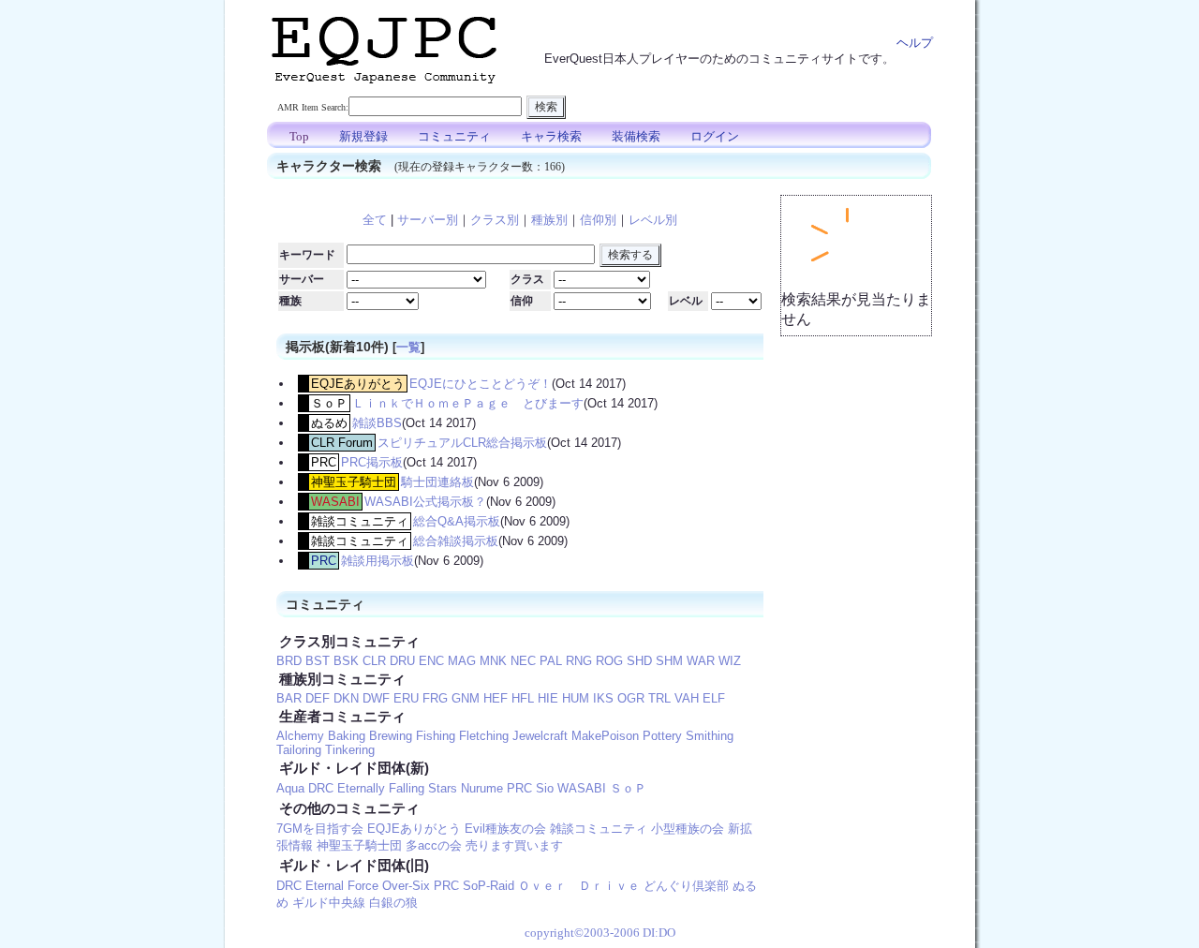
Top (299, 136)
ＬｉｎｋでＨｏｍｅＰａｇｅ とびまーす (468, 403)
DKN (346, 698)
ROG (609, 661)
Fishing (435, 736)
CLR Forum (342, 443)
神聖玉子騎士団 (353, 482)
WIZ (729, 661)
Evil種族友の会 (505, 829)
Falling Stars (423, 788)
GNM (465, 698)
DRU (402, 661)
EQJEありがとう (358, 384)
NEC (523, 661)
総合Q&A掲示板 (456, 521)
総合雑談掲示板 (455, 541)
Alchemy (300, 736)
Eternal (324, 886)
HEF (495, 698)
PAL (551, 661)
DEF (317, 698)
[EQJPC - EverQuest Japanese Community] (384, 88)
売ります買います (514, 845)
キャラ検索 (551, 136)
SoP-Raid (488, 886)
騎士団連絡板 (437, 482)
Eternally (361, 788)
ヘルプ (914, 43)
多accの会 (434, 845)
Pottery (662, 736)
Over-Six (406, 886)
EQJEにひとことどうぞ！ (480, 384)
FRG (435, 698)
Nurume (482, 788)
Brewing (390, 736)
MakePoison (605, 736)
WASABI (335, 502)
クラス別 (494, 220)
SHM (669, 661)
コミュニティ (454, 136)
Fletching (484, 736)
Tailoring (298, 750)
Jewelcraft (540, 736)
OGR (630, 698)
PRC (323, 462)
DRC (320, 788)
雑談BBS (377, 423)
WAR (701, 661)
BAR (289, 698)
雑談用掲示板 (377, 561)
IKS (603, 698)
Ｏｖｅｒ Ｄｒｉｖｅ (579, 886)
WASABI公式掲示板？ (425, 502)
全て (375, 220)
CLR (374, 661)
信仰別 (598, 220)
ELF (714, 698)
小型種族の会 (687, 829)
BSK (346, 661)
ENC (431, 661)
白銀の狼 (393, 903)
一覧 (408, 347)
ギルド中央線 (328, 903)
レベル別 (653, 220)
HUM (575, 698)
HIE (548, 698)
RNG (579, 661)
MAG (462, 661)
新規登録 (363, 136)
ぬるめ (329, 423)
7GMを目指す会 (319, 829)
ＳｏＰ (329, 403)
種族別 (549, 220)
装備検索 (636, 136)
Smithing (709, 736)
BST (317, 661)
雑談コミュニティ (359, 521)
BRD (289, 661)
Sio (545, 788)
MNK (493, 661)
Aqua (290, 788)
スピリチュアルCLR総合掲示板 (462, 443)
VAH (686, 698)
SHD (639, 661)
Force (363, 886)
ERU (406, 698)
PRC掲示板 (372, 462)
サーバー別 (427, 220)
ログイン (714, 136)
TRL (659, 698)
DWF (376, 698)
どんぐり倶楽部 (686, 886)
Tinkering (350, 750)
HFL (522, 698)
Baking (346, 736)
